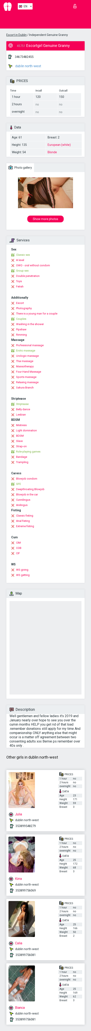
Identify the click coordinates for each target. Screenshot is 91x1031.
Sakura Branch (25, 387)
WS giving (22, 569)
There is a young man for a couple (36, 313)
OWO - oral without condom (33, 265)
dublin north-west (27, 66)
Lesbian (21, 414)
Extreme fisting (25, 526)
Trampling (22, 462)
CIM (18, 542)
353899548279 (25, 826)
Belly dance (23, 409)
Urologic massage (27, 355)
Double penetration (28, 276)
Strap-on (21, 446)
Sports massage (26, 377)
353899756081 (25, 955)
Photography (24, 308)
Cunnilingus (23, 499)
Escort (20, 303)
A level (20, 260)
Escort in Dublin (16, 35)
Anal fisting (23, 520)
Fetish (19, 286)
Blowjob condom (26, 478)
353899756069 (25, 890)
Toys (19, 281)
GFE (18, 483)
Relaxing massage (27, 382)
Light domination (26, 430)
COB (18, 548)
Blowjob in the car (27, 494)
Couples (21, 318)
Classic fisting (24, 515)
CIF (18, 553)
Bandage (21, 456)
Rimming (21, 334)
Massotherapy (25, 366)
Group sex (22, 270)
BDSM (20, 435)
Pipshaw (21, 329)
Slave (19, 441)
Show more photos (45, 219)
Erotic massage (25, 350)
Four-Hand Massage (28, 371)
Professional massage (30, 345)
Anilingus (22, 505)
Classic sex (23, 254)
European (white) (59, 144)
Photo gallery (23, 167)
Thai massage (24, 361)
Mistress (21, 425)
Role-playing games (28, 451)
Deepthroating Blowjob (30, 489)
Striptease (22, 404)
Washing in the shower (30, 324)
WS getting (23, 575)
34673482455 (24, 57)
